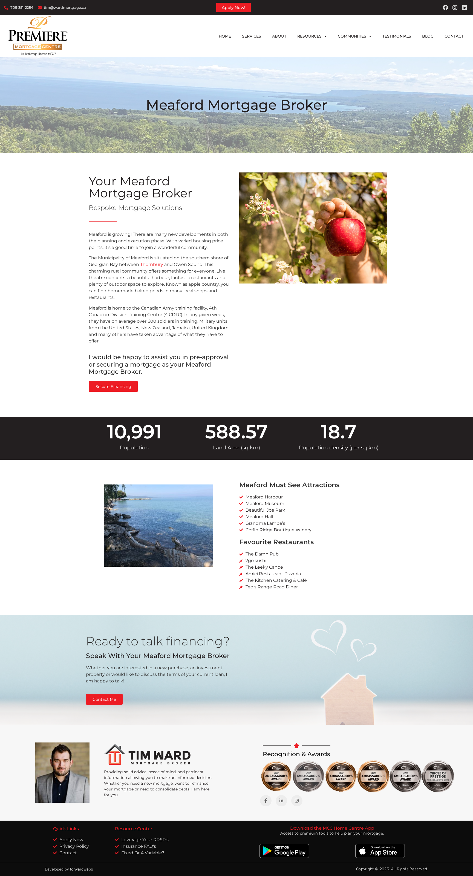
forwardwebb (81, 869)
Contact (454, 36)
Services (251, 36)
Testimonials (396, 36)
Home (225, 36)
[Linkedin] (464, 7)
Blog (428, 36)
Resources (309, 36)
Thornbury (151, 264)
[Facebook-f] (266, 801)
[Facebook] (445, 7)
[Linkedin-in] (281, 801)
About (279, 36)
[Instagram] (455, 7)
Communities (352, 36)
